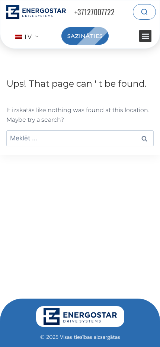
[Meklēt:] (79, 138)
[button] (145, 36)
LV (27, 37)
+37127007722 (94, 11)
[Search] (144, 12)
